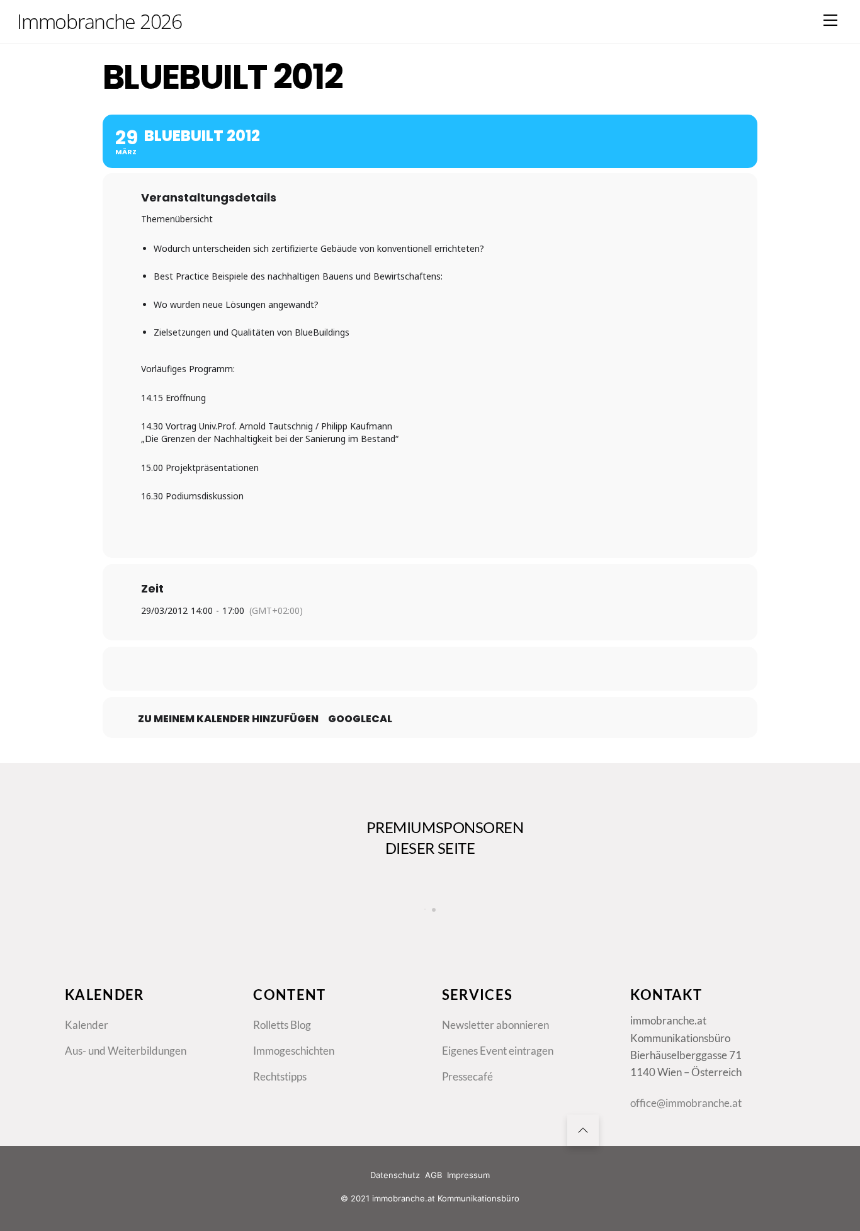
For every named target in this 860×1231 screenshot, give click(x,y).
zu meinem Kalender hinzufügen (228, 719)
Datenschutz (395, 1175)
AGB (433, 1175)
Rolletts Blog (282, 1024)
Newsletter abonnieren (495, 1024)
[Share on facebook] (367, 668)
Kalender (86, 1024)
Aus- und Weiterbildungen (125, 1050)
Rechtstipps (280, 1076)
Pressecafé (467, 1076)
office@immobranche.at (686, 1102)
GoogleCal (360, 719)
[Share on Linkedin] (430, 668)
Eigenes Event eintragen (497, 1050)
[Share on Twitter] (398, 668)
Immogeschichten (293, 1050)
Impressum (468, 1175)
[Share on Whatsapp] (461, 668)
